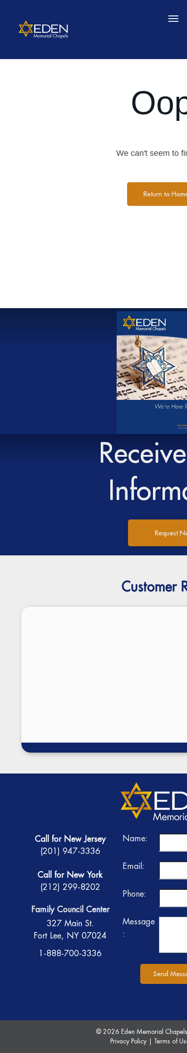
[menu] (173, 19)
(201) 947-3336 (70, 851)
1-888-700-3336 (70, 953)
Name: (135, 838)
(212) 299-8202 (70, 887)
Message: (139, 927)
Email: (133, 866)
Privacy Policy (128, 1041)
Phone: (134, 893)
